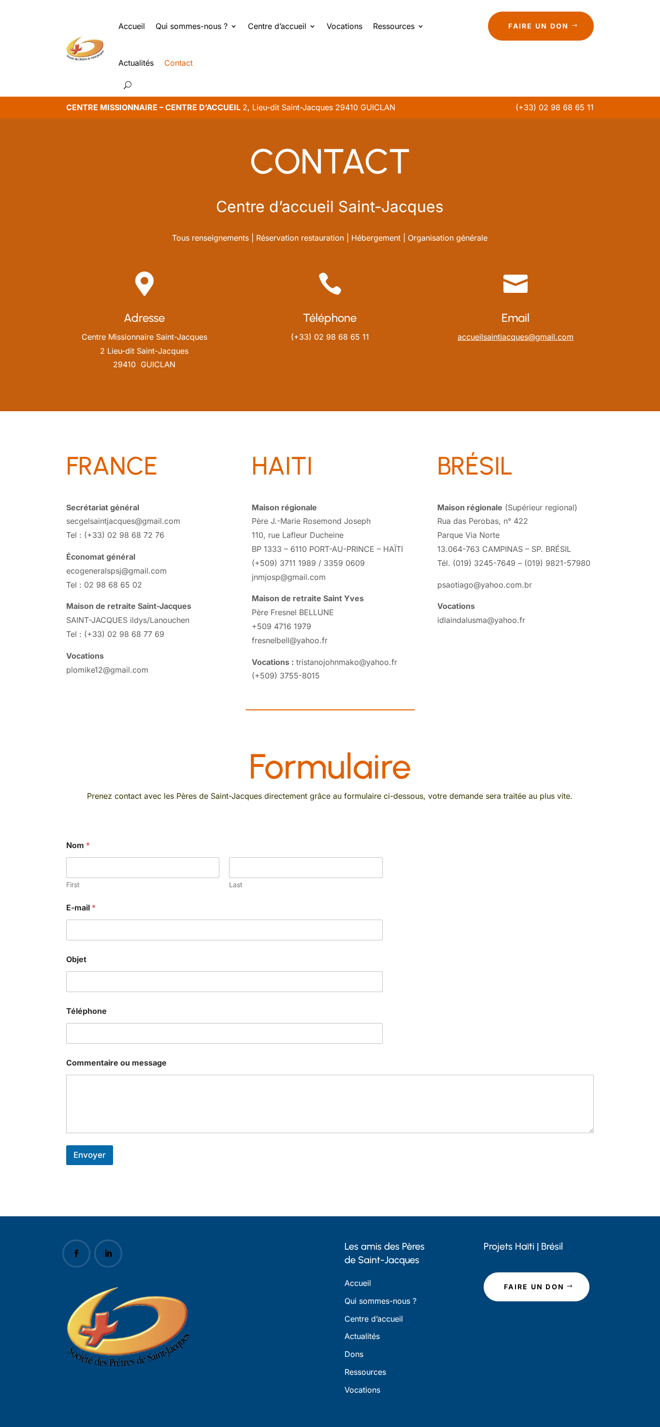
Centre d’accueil (277, 26)
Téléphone (86, 1011)
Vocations (344, 26)
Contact (178, 63)
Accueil (131, 26)
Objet (76, 959)
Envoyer (89, 1155)
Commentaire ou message (116, 1062)
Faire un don (538, 26)
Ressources (394, 26)
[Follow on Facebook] (76, 1254)
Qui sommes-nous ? (192, 26)
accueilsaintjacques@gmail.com (516, 337)
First (73, 884)
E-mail (81, 907)
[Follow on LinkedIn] (108, 1254)
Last (236, 884)
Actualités (136, 63)
